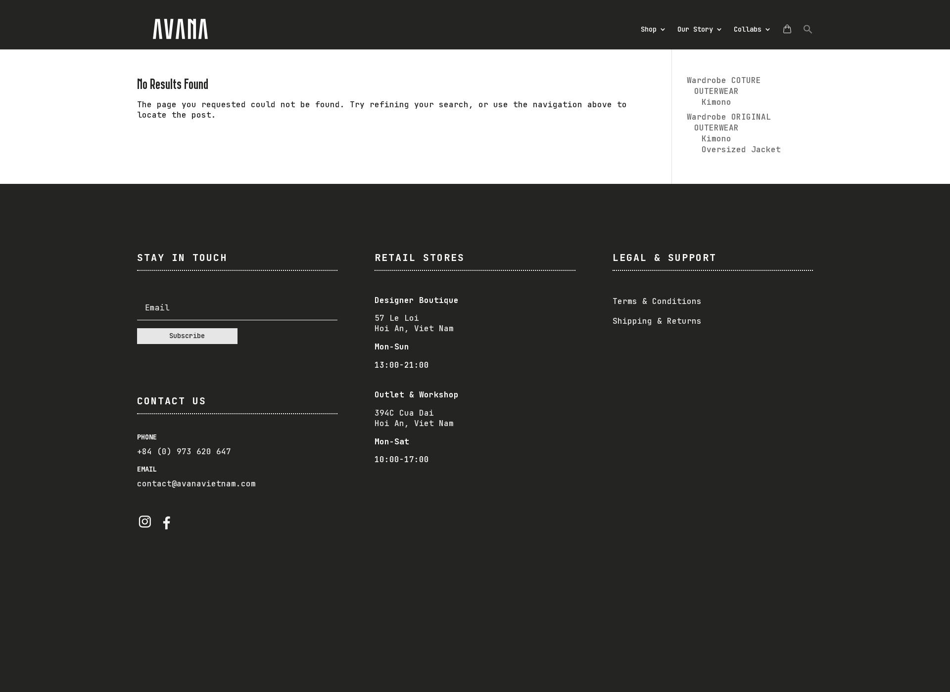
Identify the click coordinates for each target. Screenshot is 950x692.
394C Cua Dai (404, 413)
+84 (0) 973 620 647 (184, 451)
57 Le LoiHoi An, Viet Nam (414, 323)
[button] (808, 29)
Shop (649, 29)
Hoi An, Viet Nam (414, 423)
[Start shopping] (787, 29)
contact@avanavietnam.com (196, 483)
